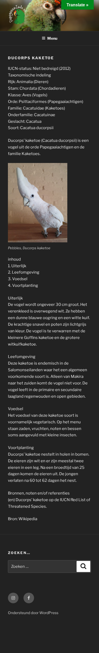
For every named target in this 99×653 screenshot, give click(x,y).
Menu (52, 38)
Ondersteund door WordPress (33, 612)
